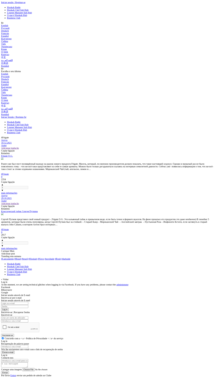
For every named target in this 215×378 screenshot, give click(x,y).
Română (5, 66)
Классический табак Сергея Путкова (19, 211)
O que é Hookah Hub (17, 15)
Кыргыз (5, 54)
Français (5, 33)
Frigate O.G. (7, 156)
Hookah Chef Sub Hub (18, 10)
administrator (122, 284)
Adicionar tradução (10, 148)
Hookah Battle (13, 7)
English (4, 25)
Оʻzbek (4, 52)
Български (6, 38)
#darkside (65, 259)
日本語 (4, 63)
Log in (4, 309)
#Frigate (5, 174)
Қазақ (4, 49)
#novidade (49, 259)
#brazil (25, 259)
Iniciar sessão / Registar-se (13, 2)
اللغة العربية (7, 60)
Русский (5, 28)
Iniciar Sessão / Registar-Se (13, 117)
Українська (6, 46)
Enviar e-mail (7, 352)
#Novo (41, 259)
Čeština (4, 41)
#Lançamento (7, 259)
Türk (3, 44)
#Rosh (58, 259)
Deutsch (5, 31)
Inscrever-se (7, 335)
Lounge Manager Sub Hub (19, 12)
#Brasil (17, 259)
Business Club (13, 18)
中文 (3, 57)
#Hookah (32, 259)
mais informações (9, 193)
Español (5, 36)
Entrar (13, 375)
